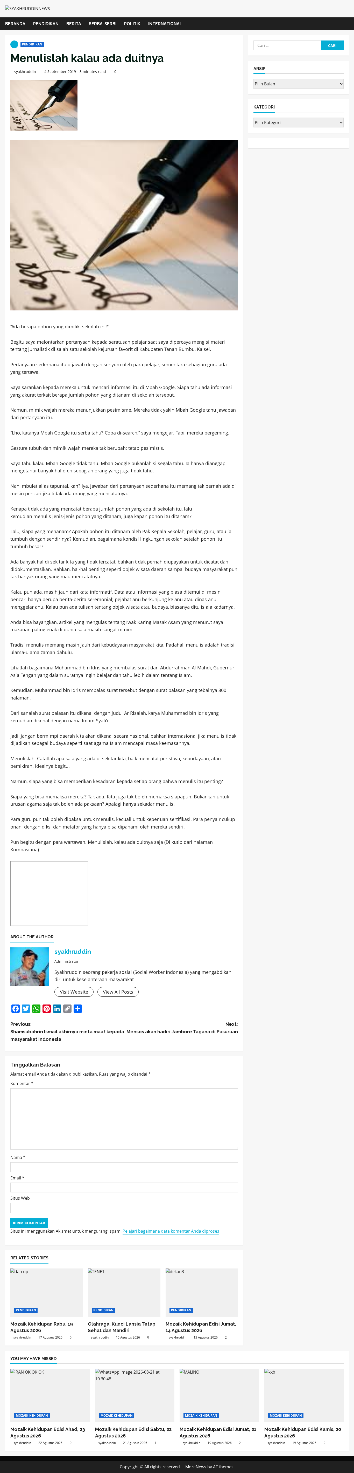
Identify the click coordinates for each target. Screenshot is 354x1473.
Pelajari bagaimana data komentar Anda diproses (171, 1231)
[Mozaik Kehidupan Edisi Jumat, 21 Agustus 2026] (219, 1395)
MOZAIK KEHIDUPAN (32, 1415)
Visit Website (74, 992)
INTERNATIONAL (165, 23)
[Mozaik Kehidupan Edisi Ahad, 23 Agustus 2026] (50, 1395)
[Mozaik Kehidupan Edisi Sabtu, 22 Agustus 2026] (135, 1395)
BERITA (73, 23)
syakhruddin (25, 71)
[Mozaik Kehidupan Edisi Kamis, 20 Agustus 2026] (304, 1395)
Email (17, 1178)
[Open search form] (347, 24)
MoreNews (195, 1467)
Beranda (15, 23)
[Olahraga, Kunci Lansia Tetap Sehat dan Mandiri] (124, 1292)
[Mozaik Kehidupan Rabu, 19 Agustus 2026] (46, 1292)
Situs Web (20, 1198)
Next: (182, 1027)
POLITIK (132, 23)
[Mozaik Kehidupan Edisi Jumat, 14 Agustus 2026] (202, 1292)
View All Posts (118, 992)
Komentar (21, 1083)
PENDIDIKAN (46, 23)
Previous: (67, 1031)
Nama (17, 1157)
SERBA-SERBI (102, 23)
